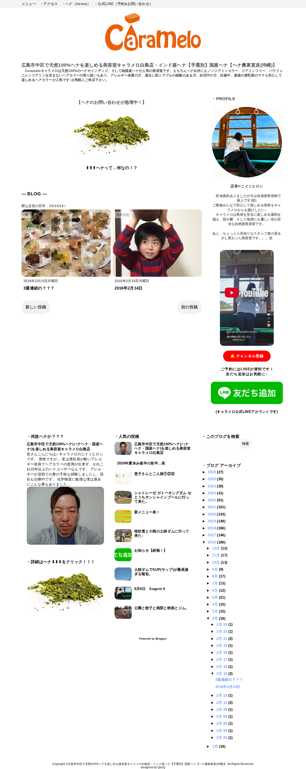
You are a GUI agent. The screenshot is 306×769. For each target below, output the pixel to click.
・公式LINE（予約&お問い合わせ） (123, 4)
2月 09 (222, 709)
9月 (215, 569)
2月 (215, 618)
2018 (212, 528)
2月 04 (222, 731)
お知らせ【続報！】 (150, 550)
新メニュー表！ (147, 512)
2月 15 (222, 673)
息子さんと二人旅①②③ (154, 474)
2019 (212, 521)
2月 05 (222, 723)
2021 (212, 507)
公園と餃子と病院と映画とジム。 (161, 608)
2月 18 (222, 652)
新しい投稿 (36, 307)
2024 (212, 486)
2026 (212, 472)
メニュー (29, 4)
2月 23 (222, 631)
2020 (212, 514)
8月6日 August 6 (149, 589)
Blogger (161, 638)
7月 (215, 583)
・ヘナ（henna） (76, 4)
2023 (212, 493)
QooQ (161, 767)
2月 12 (222, 702)
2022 (212, 500)
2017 (212, 535)
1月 (215, 746)
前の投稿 (189, 307)
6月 (215, 590)
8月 (215, 576)
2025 (212, 479)
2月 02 (222, 737)
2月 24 (222, 624)
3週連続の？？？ (39, 288)
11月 (216, 555)
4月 (215, 604)
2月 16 (222, 667)
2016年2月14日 (128, 288)
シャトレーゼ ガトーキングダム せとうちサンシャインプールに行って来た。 (162, 497)
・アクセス (49, 4)
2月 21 (222, 638)
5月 (215, 597)
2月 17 (222, 659)
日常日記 (123, 215)
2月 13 (222, 695)
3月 (215, 611)
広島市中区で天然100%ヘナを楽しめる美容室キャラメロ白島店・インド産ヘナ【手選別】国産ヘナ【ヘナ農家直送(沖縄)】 (149, 65)
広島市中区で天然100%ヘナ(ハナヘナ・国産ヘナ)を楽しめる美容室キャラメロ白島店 (162, 448)
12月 (216, 548)
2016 (212, 542)
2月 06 (222, 716)
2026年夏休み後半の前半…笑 (141, 463)
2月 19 (222, 645)
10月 (216, 562)
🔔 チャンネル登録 (246, 356)
